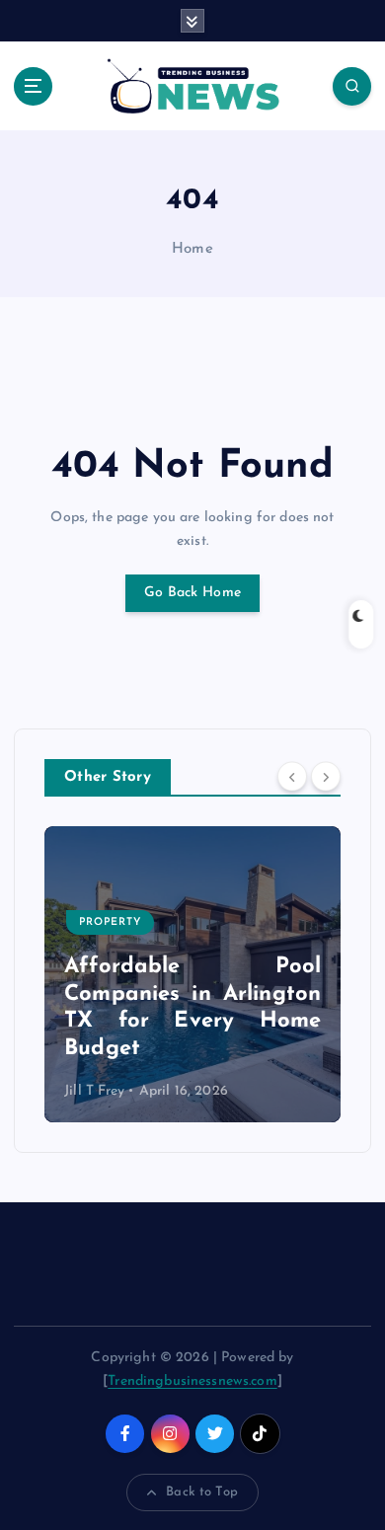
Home (192, 249)
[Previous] (292, 777)
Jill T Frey (94, 1091)
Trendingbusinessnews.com (192, 1381)
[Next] (326, 777)
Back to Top (202, 1492)
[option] (192, 974)
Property (110, 922)
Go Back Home (192, 592)
